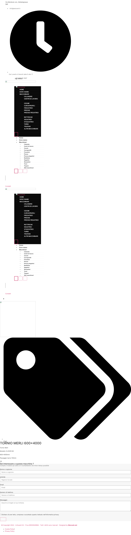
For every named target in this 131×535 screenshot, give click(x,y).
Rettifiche (27, 158)
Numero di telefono (6, 492)
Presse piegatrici (31, 112)
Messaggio (3, 500)
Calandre (26, 144)
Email (2, 484)
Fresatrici (27, 152)
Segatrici (26, 160)
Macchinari (23, 142)
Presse (26, 154)
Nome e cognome (6, 469)
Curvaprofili (27, 150)
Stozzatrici (27, 162)
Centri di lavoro (31, 99)
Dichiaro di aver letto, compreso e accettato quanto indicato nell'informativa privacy (30, 514)
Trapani (26, 166)
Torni (25, 164)
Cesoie (26, 148)
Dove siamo (23, 140)
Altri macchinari (31, 129)
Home (21, 138)
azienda (2, 477)
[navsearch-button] (9, 177)
